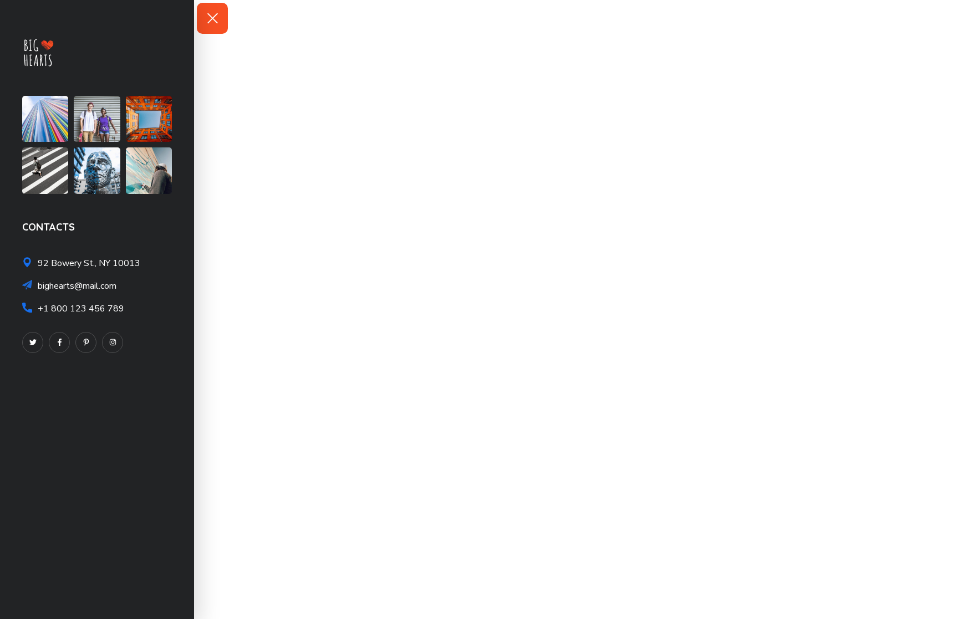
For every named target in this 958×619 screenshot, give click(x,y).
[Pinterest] (85, 342)
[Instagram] (112, 342)
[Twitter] (32, 342)
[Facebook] (59, 342)
